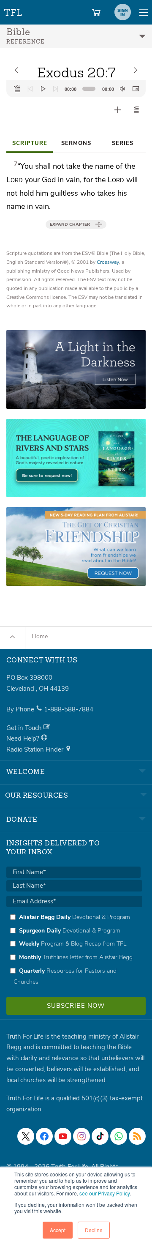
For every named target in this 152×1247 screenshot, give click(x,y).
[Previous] (30, 89)
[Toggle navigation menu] (143, 12)
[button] (136, 110)
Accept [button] (57, 1229)
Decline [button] (94, 1229)
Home (40, 636)
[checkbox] (74, 949)
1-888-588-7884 (68, 709)
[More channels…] (137, 1136)
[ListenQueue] (17, 89)
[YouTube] (62, 1136)
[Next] (56, 89)
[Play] (43, 89)
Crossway (108, 262)
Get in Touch (24, 728)
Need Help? (23, 738)
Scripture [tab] (29, 143)
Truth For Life (13, 10)
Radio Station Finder (35, 749)
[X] (25, 1136)
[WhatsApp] (118, 1136)
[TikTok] (100, 1136)
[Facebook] (44, 1136)
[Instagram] (81, 1136)
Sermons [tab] (76, 143)
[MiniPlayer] (135, 89)
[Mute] (122, 89)
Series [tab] (122, 143)
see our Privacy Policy (104, 1193)
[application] (76, 88)
